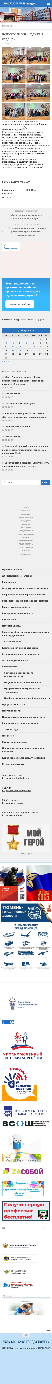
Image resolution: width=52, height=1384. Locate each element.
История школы (11, 625)
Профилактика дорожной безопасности (27, 698)
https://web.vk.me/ (12, 802)
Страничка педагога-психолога (20, 654)
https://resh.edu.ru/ (12, 815)
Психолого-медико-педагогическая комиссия (23, 750)
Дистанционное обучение (17, 575)
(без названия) (13, 393)
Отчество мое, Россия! (18, 426)
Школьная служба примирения (20, 647)
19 (20, 350)
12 (20, 346)
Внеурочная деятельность (17, 613)
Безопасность (10, 666)
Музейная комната (13, 764)
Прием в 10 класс (12, 569)
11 (13, 346)
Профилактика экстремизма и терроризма (22, 690)
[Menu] (48, 3)
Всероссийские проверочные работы (23, 594)
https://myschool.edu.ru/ (15, 778)
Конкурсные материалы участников (23, 757)
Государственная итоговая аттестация (25, 588)
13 (26, 346)
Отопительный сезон (14, 742)
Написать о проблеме (20, 304)
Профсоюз (8, 735)
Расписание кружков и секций (20, 723)
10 (6, 346)
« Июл (5, 361)
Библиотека (9, 619)
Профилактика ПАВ (13, 704)
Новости (7, 26)
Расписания (9, 582)
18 (13, 350)
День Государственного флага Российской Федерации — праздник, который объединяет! (23, 380)
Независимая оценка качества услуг (23, 717)
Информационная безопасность (22, 682)
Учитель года (10, 729)
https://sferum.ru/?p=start (16, 790)
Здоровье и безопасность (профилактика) (18, 674)
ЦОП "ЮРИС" (42, 1348)
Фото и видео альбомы (15, 660)
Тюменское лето (11, 641)
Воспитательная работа (16, 607)
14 (33, 346)
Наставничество (11, 710)
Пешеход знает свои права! (20, 403)
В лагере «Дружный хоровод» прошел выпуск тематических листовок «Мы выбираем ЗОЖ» (25, 450)
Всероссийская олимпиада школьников (25, 600)
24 (6, 353)
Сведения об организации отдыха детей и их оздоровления (25, 634)
